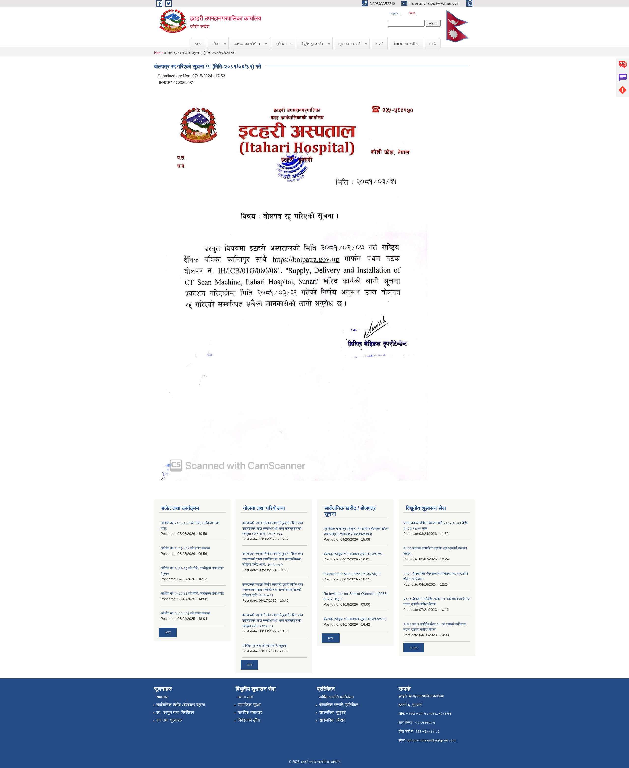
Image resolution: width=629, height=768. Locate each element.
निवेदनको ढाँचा (249, 720)
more (414, 648)
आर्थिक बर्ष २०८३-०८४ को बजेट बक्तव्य (185, 548)
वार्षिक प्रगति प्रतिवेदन (336, 697)
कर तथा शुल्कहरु (169, 720)
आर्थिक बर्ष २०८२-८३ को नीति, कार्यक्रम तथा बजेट (192, 593)
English (394, 13)
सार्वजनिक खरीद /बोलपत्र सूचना (180, 704)
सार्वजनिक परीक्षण (332, 720)
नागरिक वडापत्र (250, 712)
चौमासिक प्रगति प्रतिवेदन (338, 704)
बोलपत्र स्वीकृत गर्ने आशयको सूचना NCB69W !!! (355, 619)
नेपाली (412, 13)
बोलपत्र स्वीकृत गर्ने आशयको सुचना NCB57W (353, 554)
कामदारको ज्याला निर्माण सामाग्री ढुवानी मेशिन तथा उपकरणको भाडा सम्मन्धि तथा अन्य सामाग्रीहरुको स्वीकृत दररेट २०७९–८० (272, 620)
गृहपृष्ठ (198, 44)
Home (158, 53)
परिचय (213, 44)
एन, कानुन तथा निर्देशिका (175, 712)
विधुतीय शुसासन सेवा (310, 44)
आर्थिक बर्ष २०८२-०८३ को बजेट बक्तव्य (185, 613)
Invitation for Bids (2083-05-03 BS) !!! (352, 574)
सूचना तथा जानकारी (347, 44)
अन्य (168, 632)
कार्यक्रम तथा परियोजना (245, 44)
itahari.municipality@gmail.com (432, 740)
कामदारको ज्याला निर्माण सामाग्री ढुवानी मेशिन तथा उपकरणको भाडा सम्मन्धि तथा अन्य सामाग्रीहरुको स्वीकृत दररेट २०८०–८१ (272, 589)
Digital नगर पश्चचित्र (406, 44)
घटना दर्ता (245, 697)
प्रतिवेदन (279, 44)
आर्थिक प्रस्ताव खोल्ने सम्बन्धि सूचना (264, 646)
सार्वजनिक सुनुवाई (332, 712)
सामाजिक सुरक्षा (249, 704)
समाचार (162, 697)
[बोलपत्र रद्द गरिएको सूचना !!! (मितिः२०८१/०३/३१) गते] (293, 284)
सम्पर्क (432, 44)
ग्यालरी (379, 44)
